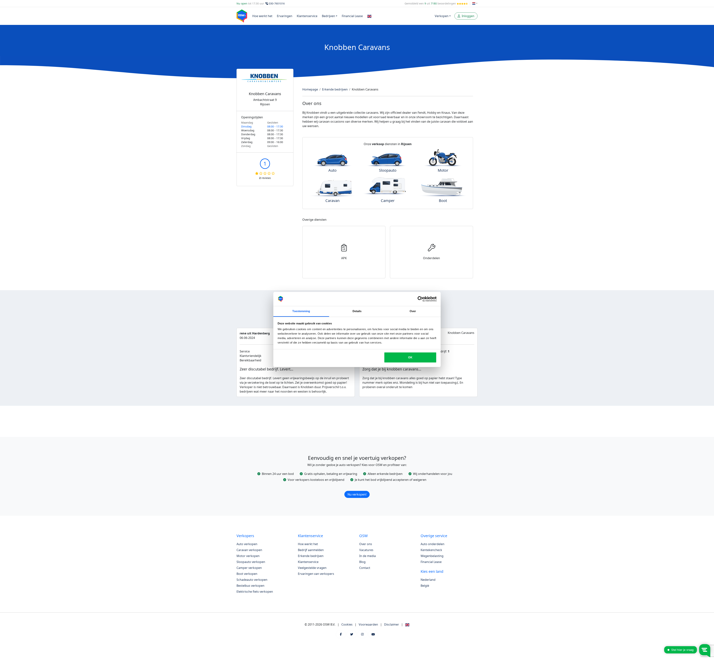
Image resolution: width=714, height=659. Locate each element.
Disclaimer (391, 624)
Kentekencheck (431, 550)
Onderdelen (431, 258)
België (425, 586)
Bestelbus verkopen (250, 586)
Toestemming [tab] (301, 311)
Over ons (365, 544)
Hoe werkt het (262, 16)
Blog (362, 562)
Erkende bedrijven (335, 89)
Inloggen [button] (467, 16)
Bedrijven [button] (328, 16)
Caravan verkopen (249, 550)
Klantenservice (307, 16)
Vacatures (366, 550)
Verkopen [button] (441, 16)
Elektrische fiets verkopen (255, 592)
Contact (364, 568)
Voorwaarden (368, 624)
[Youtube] (373, 634)
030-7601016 (277, 3)
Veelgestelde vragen (312, 568)
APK (344, 258)
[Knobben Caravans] (265, 82)
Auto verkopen (247, 544)
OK (410, 357)
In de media (367, 556)
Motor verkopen (248, 556)
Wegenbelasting (432, 556)
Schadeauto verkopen (252, 580)
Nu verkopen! (357, 494)
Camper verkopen (249, 568)
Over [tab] (413, 311)
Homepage (310, 89)
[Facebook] (341, 634)
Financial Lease (352, 16)
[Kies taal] (474, 3)
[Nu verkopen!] (357, 490)
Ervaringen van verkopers (316, 574)
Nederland (428, 580)
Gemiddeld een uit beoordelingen (431, 3)
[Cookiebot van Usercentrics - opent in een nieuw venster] (420, 299)
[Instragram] (362, 634)
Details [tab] (357, 311)
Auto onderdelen (432, 544)
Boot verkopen (247, 574)
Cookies (347, 624)
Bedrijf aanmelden (311, 550)
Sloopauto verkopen (251, 562)
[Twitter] (352, 634)
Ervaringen (284, 16)
